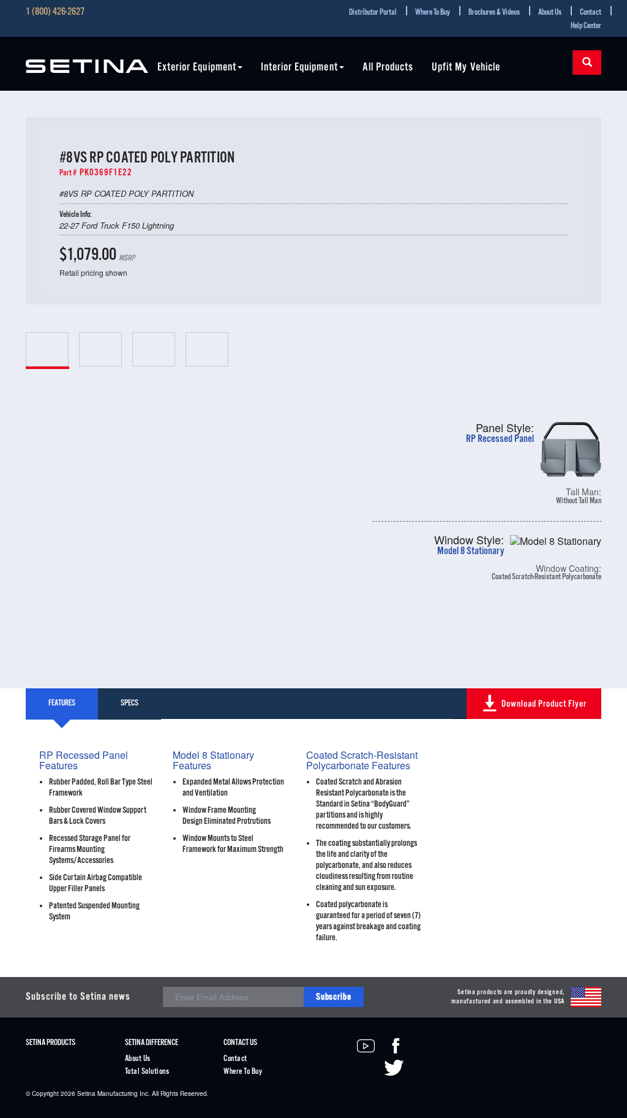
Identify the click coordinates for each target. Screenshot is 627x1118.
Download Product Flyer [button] (544, 704)
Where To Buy (432, 12)
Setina (86, 1093)
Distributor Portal (373, 12)
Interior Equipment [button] (299, 68)
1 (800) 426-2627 (55, 12)
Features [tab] (61, 703)
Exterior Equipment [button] (196, 68)
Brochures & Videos (494, 12)
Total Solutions (147, 1072)
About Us (549, 12)
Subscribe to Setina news (78, 997)
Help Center (586, 26)
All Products (388, 68)
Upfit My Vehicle (466, 68)
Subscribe (333, 997)
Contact (590, 12)
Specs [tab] (129, 703)
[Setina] (87, 59)
